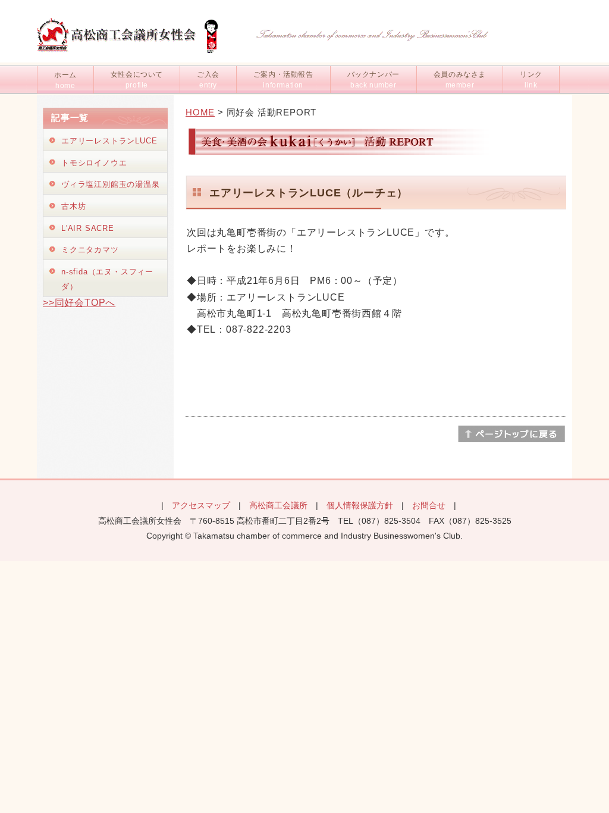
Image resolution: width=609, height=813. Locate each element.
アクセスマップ (201, 505)
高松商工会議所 (278, 505)
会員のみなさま (460, 79)
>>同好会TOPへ (79, 303)
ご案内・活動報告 (283, 79)
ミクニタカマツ (90, 249)
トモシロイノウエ (94, 162)
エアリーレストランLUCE (109, 140)
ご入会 (208, 79)
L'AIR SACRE (87, 228)
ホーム (65, 80)
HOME (200, 112)
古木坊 (73, 206)
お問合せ (428, 505)
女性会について (137, 79)
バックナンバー (373, 79)
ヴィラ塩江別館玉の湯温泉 (110, 184)
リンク (531, 79)
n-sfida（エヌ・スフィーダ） (107, 279)
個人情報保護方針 (360, 505)
